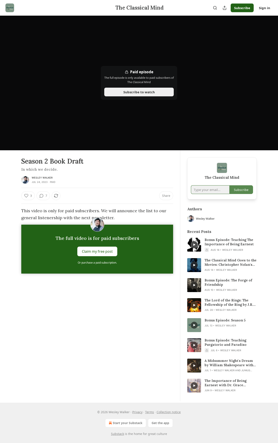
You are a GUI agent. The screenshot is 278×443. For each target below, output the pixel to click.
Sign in (264, 8)
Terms (149, 412)
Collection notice (169, 412)
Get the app (160, 423)
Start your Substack (127, 423)
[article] (221, 245)
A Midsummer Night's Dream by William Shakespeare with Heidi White (229, 363)
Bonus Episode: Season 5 (225, 320)
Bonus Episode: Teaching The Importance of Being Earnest (229, 242)
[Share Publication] (224, 7)
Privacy (137, 412)
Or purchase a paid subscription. (97, 262)
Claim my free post (97, 251)
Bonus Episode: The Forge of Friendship (228, 282)
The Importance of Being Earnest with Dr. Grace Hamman (226, 383)
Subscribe (242, 8)
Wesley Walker (42, 177)
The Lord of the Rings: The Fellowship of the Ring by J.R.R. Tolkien (230, 302)
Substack (117, 434)
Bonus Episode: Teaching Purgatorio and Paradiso (226, 342)
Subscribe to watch (139, 92)
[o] (194, 244)
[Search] (215, 7)
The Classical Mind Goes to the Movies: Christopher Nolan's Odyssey (230, 262)
